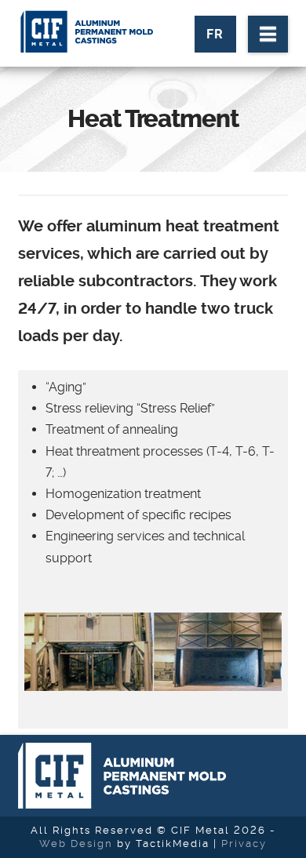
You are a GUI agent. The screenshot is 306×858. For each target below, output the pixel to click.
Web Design (76, 843)
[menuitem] (215, 34)
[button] (268, 34)
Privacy (244, 843)
